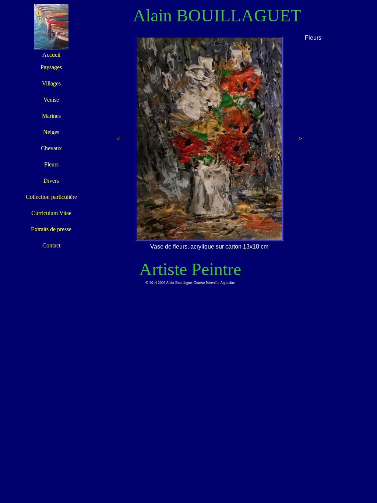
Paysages (51, 67)
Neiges (51, 132)
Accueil (51, 55)
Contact (51, 245)
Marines (51, 116)
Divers (51, 180)
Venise (51, 99)
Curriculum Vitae (51, 213)
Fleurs (51, 164)
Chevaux (51, 148)
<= (119, 139)
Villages (51, 83)
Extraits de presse (51, 229)
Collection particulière (51, 197)
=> (299, 139)
